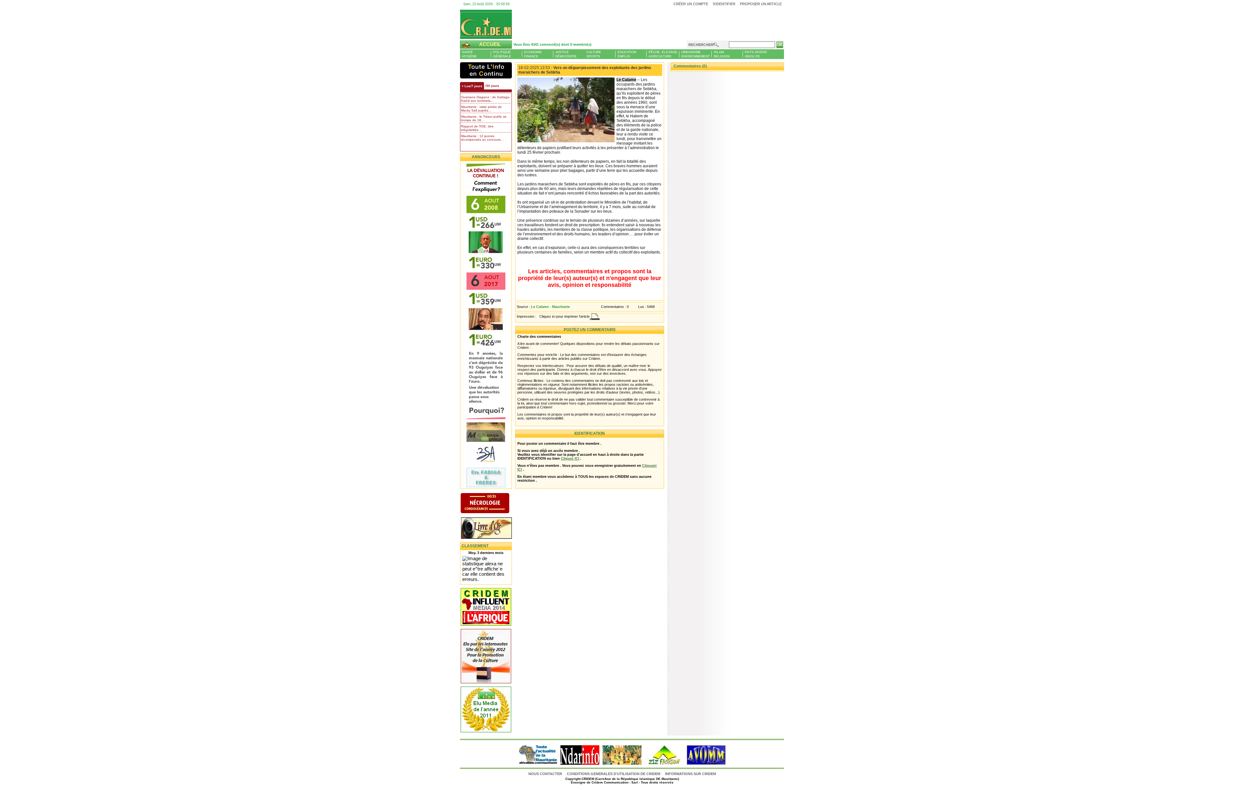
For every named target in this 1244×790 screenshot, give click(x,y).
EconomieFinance (533, 54)
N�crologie (491, 503)
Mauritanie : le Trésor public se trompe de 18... (484, 118)
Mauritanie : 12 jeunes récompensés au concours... (482, 137)
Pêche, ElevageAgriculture (663, 54)
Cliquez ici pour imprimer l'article (564, 316)
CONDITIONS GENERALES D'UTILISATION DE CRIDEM (613, 774)
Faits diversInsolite (756, 54)
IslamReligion (722, 54)
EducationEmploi (626, 54)
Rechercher (700, 45)
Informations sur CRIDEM (690, 774)
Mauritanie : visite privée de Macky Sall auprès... (481, 108)
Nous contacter (545, 774)
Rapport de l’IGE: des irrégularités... (477, 128)
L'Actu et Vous (486, 70)
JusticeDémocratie (566, 54)
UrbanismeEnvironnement (695, 54)
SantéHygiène (469, 54)
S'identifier (724, 4)
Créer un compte (691, 4)
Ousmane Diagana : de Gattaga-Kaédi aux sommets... (485, 98)
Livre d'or (491, 528)
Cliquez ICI (570, 458)
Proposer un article (761, 4)
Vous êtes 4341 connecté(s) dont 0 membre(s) (552, 44)
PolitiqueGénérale (502, 54)
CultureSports (593, 54)
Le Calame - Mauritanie (550, 307)
